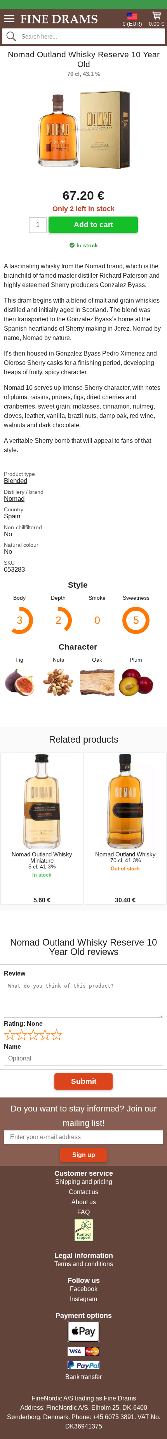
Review (14, 973)
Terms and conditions (83, 1264)
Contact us (83, 1192)
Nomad (14, 498)
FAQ (83, 1212)
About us (83, 1202)
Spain (12, 516)
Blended (15, 480)
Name (12, 1046)
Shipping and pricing (83, 1181)
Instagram (83, 1299)
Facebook (83, 1289)
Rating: (23, 1023)
